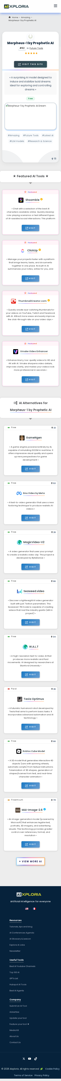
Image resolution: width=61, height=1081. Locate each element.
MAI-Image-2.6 (32, 810)
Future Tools (36, 48)
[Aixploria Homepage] (18, 6)
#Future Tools (30, 135)
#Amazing (13, 135)
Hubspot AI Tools (18, 984)
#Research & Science (40, 141)
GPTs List (14, 978)
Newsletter (15, 950)
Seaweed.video (33, 591)
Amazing (25, 17)
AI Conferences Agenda (22, 932)
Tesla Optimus (34, 699)
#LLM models (17, 141)
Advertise (14, 1011)
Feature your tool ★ (19, 1024)
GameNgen (34, 437)
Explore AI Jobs (17, 944)
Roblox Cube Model (34, 751)
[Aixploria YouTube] (30, 1057)
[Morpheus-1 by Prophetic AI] (30, 116)
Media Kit (14, 1030)
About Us (14, 1036)
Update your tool (18, 1018)
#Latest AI (47, 135)
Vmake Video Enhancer (34, 351)
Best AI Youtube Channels (22, 966)
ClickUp (32, 250)
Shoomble (32, 200)
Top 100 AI (14, 972)
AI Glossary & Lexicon (20, 938)
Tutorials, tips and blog (21, 926)
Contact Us (15, 1042)
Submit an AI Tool (18, 1005)
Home (15, 17)
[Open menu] (55, 6)
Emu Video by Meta (34, 493)
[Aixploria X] (24, 1057)
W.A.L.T (33, 647)
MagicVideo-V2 (33, 542)
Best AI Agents (17, 990)
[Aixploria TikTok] (36, 1057)
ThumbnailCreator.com (32, 301)
